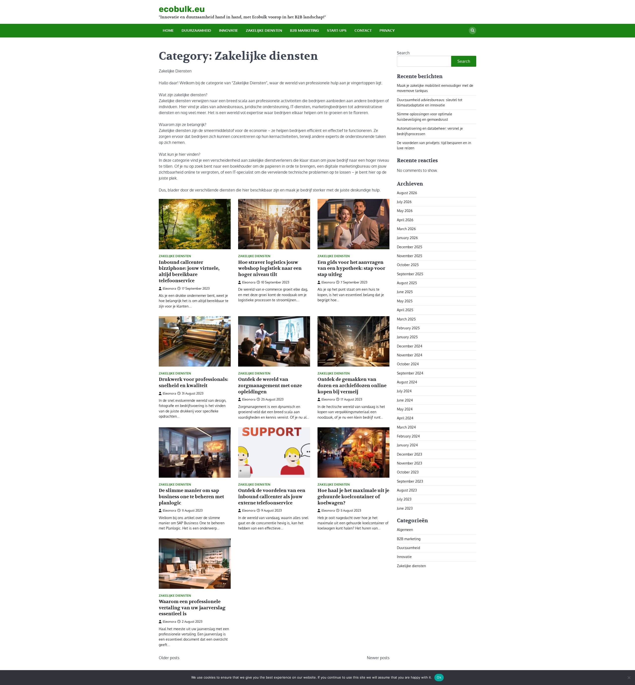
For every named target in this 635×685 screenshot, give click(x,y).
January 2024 (407, 445)
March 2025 (406, 318)
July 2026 (404, 201)
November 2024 (409, 355)
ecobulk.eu (182, 9)
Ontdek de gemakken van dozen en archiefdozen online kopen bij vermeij (352, 385)
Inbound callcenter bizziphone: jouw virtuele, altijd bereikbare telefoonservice (189, 271)
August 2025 (407, 282)
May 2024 (405, 409)
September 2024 (410, 373)
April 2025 (405, 310)
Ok (439, 677)
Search (403, 52)
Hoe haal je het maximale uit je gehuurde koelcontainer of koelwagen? (353, 497)
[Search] (472, 30)
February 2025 (408, 327)
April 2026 (405, 219)
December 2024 (409, 345)
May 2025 (405, 300)
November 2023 (409, 463)
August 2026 (407, 192)
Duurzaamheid (196, 30)
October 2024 (408, 364)
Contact (363, 30)
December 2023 (409, 454)
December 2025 (409, 246)
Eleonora (169, 288)
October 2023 (408, 472)
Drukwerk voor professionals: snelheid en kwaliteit (193, 382)
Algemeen (405, 529)
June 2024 (405, 400)
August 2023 (407, 490)
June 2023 (405, 508)
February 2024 (408, 436)
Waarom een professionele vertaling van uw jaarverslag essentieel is (192, 608)
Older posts (169, 657)
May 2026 (405, 210)
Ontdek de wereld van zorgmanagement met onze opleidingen (270, 385)
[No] (628, 677)
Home (168, 30)
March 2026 (406, 228)
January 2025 (407, 337)
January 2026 (407, 237)
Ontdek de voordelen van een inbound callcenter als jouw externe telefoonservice (271, 497)
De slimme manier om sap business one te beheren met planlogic (191, 497)
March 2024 (406, 427)
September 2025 (410, 273)
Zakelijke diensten (264, 30)
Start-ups (337, 30)
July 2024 (404, 391)
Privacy (387, 30)
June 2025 (405, 291)
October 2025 (408, 264)
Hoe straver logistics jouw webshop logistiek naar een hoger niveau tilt (270, 268)
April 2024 (405, 418)
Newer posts (378, 657)
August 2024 (407, 382)
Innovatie (228, 30)
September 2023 (410, 481)
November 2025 (409, 255)
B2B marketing (304, 30)
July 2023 (404, 499)
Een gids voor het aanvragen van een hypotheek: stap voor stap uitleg (351, 268)
